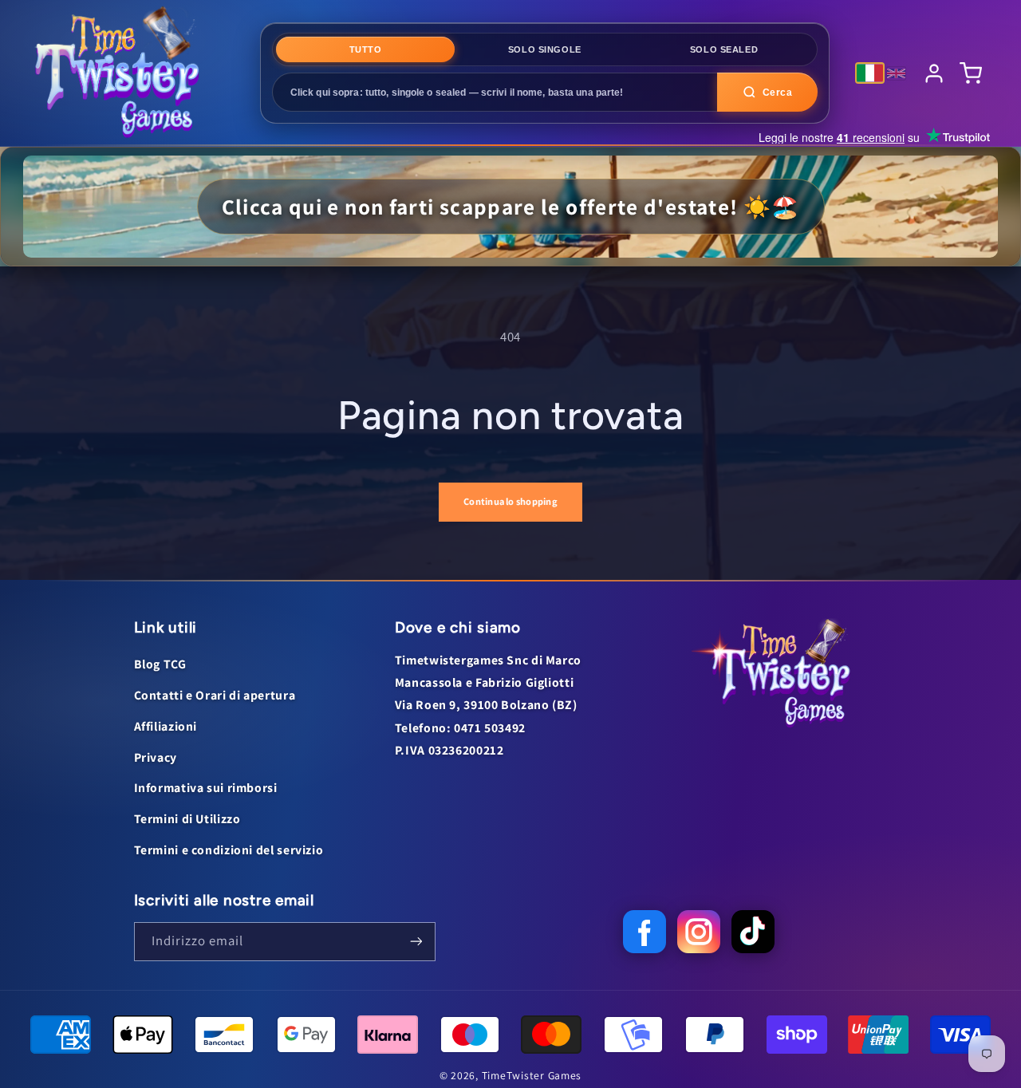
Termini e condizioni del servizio (229, 850)
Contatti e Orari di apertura (215, 695)
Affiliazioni (166, 726)
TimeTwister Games (532, 1075)
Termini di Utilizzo (187, 818)
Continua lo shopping (510, 501)
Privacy (155, 757)
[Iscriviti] (415, 941)
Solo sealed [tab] (724, 49)
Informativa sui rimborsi (206, 787)
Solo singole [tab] (544, 49)
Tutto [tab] (365, 49)
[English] (896, 73)
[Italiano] (870, 73)
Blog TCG (160, 664)
